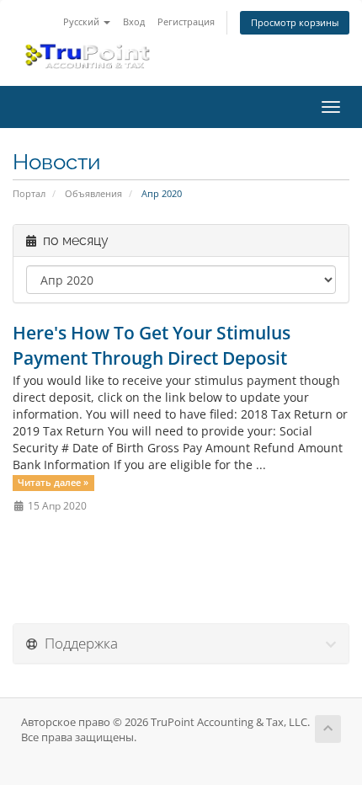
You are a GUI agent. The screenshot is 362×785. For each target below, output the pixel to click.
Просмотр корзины (294, 22)
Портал (29, 193)
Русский (82, 21)
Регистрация (186, 21)
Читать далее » (53, 483)
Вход (134, 21)
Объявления (93, 193)
